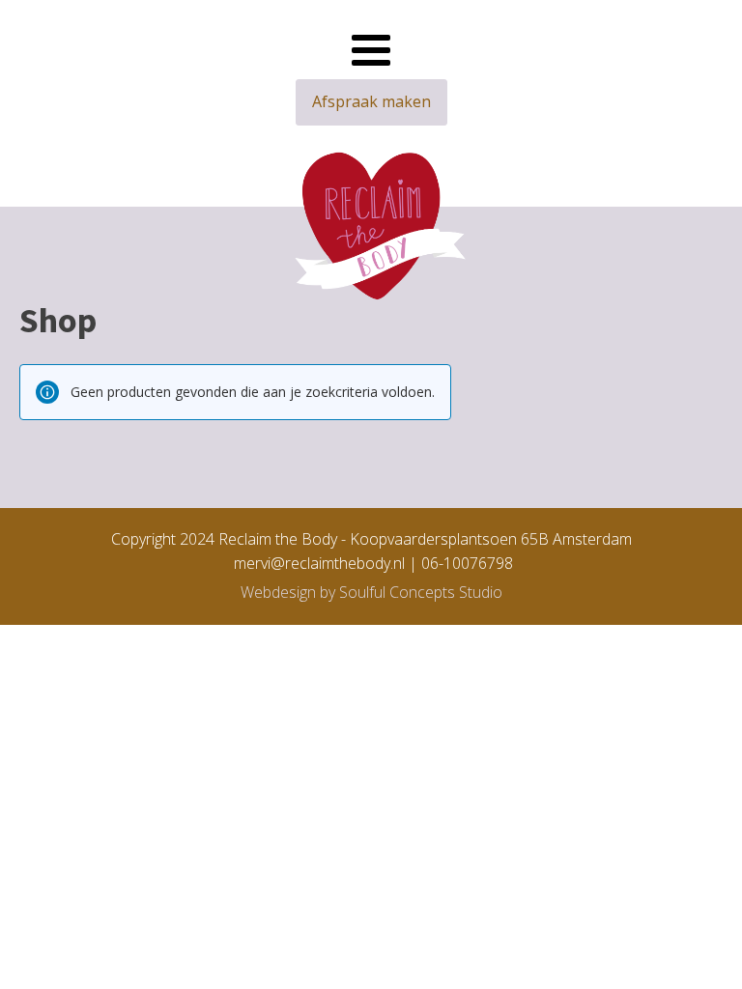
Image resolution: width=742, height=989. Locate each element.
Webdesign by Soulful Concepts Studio (371, 592)
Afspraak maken (371, 101)
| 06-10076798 (461, 563)
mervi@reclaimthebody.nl (315, 563)
